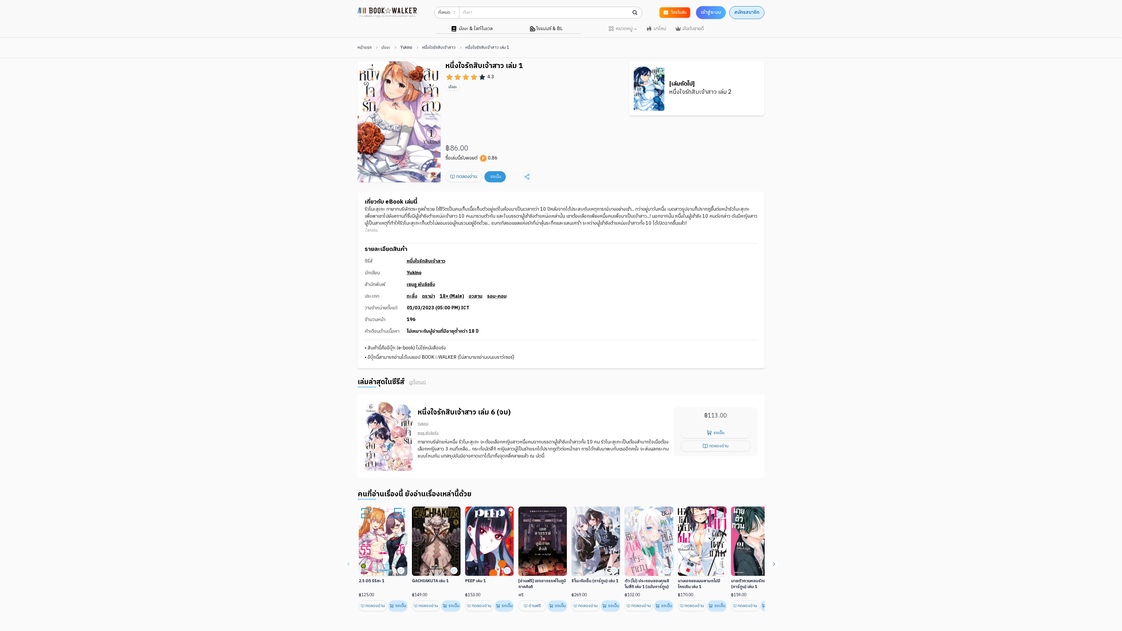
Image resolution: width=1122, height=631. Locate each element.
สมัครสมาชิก (746, 12)
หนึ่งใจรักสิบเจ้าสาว (439, 48)
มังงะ (386, 48)
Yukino (406, 48)
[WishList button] (400, 570)
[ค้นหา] (634, 12)
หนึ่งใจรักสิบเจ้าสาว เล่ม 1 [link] (487, 48)
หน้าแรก (365, 48)
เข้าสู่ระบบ (711, 12)
